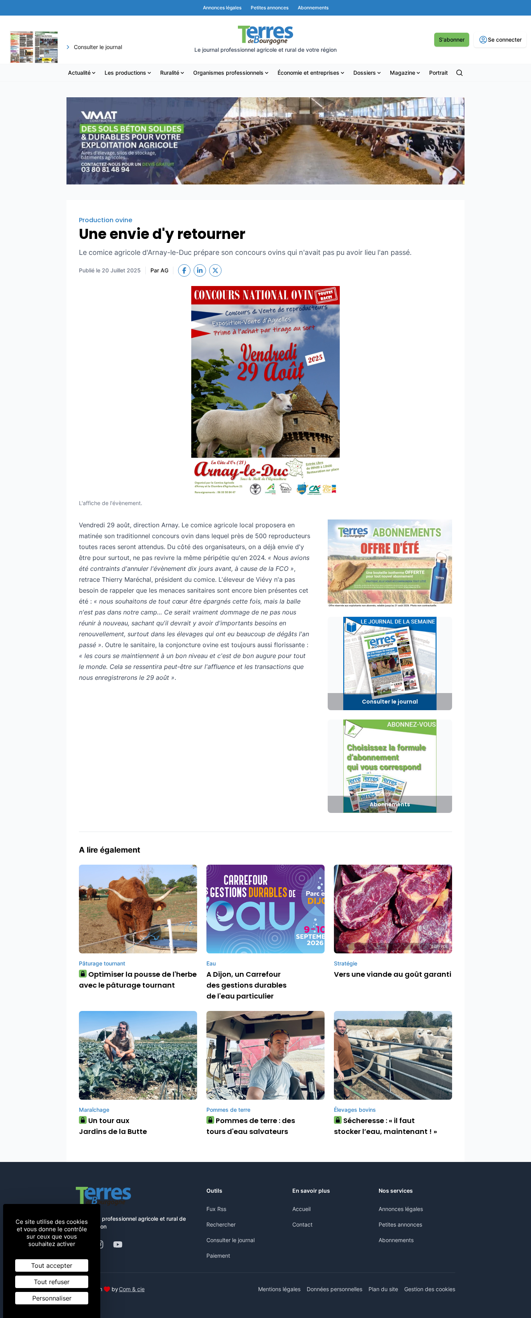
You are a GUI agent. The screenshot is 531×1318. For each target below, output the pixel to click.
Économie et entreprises (308, 72)
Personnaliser (52, 1298)
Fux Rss (216, 1209)
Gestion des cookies (429, 1289)
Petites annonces (400, 1224)
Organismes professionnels (228, 72)
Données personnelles (334, 1289)
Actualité (79, 72)
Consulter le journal (230, 1240)
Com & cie (132, 1288)
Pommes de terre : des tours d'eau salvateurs (250, 1126)
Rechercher (221, 1224)
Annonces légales (401, 1209)
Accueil (301, 1209)
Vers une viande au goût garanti (392, 974)
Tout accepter (51, 1265)
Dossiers (364, 72)
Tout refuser (52, 1282)
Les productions (125, 72)
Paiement (218, 1255)
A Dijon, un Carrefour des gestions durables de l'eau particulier (246, 985)
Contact (302, 1224)
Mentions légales (279, 1289)
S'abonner (452, 39)
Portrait (438, 72)
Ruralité (169, 72)
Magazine (402, 72)
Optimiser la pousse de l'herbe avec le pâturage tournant (138, 979)
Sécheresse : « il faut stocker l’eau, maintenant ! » (385, 1126)
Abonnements (396, 1240)
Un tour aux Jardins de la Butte (113, 1126)
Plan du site (383, 1289)
